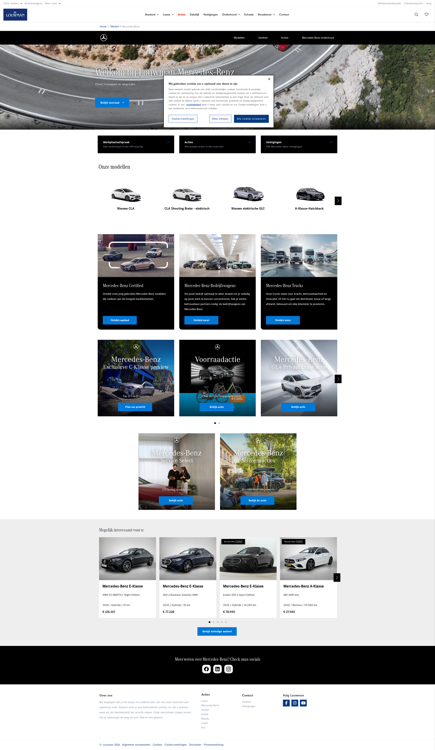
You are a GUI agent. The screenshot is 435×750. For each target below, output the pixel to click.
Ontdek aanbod (120, 320)
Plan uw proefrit (135, 407)
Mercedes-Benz (210, 705)
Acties (181, 14)
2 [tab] (219, 423)
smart (204, 723)
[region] (218, 101)
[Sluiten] (269, 79)
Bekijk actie (217, 407)
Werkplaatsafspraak (389, 3)
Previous (96, 201)
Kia (203, 727)
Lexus (204, 701)
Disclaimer (195, 744)
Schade (249, 14)
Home (103, 26)
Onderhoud (229, 14)
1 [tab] (215, 423)
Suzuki (204, 714)
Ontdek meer (201, 320)
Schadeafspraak (413, 3)
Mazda (205, 718)
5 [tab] (226, 622)
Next (338, 201)
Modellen (239, 37)
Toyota (205, 709)
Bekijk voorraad (110, 102)
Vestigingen (210, 14)
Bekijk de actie (257, 500)
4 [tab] (222, 622)
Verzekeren (265, 14)
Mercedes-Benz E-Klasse (122, 586)
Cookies (157, 744)
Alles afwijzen (220, 118)
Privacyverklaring (213, 744)
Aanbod (150, 14)
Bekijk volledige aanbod (217, 631)
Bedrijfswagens (33, 3)
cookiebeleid (193, 104)
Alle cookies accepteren (251, 118)
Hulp (429, 3)
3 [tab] (218, 622)
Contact (284, 14)
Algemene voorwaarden (136, 744)
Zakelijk (194, 14)
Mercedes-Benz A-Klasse (303, 586)
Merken (114, 26)
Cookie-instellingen (183, 118)
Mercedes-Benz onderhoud (318, 37)
